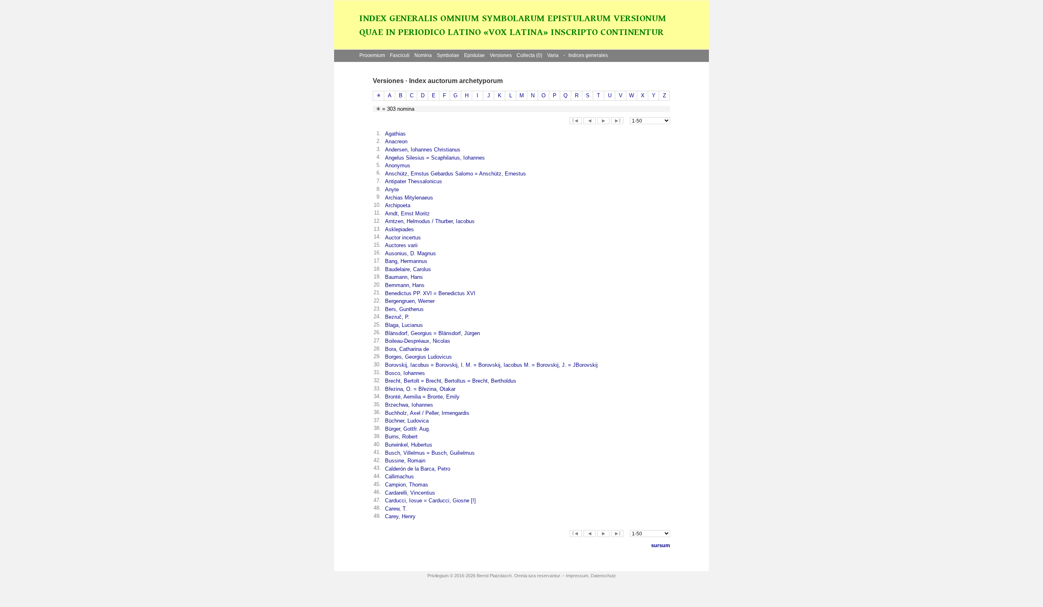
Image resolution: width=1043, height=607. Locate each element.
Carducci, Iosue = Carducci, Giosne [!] (430, 500)
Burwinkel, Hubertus (408, 445)
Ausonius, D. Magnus (410, 253)
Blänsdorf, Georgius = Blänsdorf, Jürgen (432, 333)
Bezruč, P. (397, 317)
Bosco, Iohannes (405, 373)
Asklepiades (399, 229)
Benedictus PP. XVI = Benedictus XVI (430, 293)
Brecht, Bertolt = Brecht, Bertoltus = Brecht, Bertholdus (450, 381)
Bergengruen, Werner (410, 301)
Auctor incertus (403, 237)
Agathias (395, 134)
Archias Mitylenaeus (409, 198)
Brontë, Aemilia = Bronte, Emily (422, 397)
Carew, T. (396, 509)
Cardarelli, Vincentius (410, 493)
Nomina (423, 55)
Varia (553, 55)
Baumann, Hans (404, 277)
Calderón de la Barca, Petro (417, 469)
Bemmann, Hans (405, 285)
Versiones (501, 55)
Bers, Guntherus (404, 309)
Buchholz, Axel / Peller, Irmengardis (427, 413)
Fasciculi (399, 55)
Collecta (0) (529, 55)
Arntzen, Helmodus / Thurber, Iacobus (430, 221)
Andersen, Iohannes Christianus (422, 150)
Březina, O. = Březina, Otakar (420, 389)
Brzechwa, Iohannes (409, 405)
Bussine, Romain (405, 461)
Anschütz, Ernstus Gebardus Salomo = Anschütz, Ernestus (455, 174)
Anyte (392, 189)
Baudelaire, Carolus (408, 269)
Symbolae (448, 55)
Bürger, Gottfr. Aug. (407, 429)
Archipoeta (397, 205)
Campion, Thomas (406, 485)
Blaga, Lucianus (404, 325)
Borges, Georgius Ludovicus (418, 357)
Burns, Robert (401, 437)
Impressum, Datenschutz (591, 575)
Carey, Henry (400, 516)
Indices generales (585, 55)
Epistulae (474, 55)
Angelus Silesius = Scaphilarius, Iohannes (435, 158)
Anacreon (396, 141)
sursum (660, 545)
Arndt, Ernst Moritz (407, 213)
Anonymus (397, 165)
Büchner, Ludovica (407, 421)
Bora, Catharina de (407, 349)
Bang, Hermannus (406, 261)
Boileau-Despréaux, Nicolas (417, 341)
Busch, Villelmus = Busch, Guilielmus (430, 453)
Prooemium (372, 55)
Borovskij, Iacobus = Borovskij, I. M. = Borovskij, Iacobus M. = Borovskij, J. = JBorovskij (491, 365)
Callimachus (399, 476)
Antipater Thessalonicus (413, 181)
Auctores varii (401, 245)
